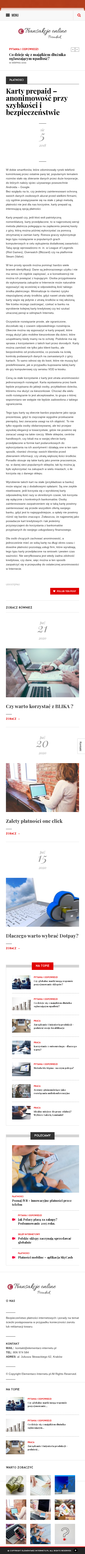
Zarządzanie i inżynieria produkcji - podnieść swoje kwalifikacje (39, 58)
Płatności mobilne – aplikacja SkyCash (45, 1257)
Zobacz (13, 719)
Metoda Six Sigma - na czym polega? (54, 1067)
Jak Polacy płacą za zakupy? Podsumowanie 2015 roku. (37, 1221)
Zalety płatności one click (34, 821)
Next (77, 49)
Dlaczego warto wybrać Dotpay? (42, 935)
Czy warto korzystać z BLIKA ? (39, 706)
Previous (73, 49)
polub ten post (66, 591)
